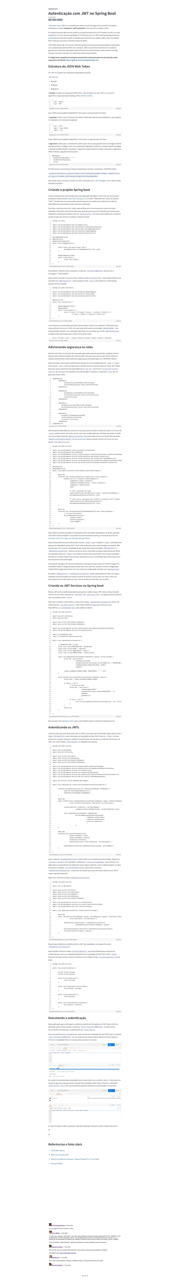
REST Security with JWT (60, 1155)
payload (51, 38)
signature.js (52, 164)
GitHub (66, 108)
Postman (51, 1040)
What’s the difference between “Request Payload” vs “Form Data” (75, 1159)
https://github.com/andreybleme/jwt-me (82, 60)
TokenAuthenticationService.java (57, 716)
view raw (118, 108)
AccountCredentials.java (55, 1011)
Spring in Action (84, 538)
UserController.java (54, 321)
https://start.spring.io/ (75, 198)
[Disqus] (85, 1196)
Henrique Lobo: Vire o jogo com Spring (62, 538)
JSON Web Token (54, 25)
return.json (52, 340)
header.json (52, 108)
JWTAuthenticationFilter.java (56, 939)
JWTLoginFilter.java (54, 854)
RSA (90, 95)
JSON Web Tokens (57, 1150)
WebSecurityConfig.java (55, 528)
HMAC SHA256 (81, 95)
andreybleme (53, 9)
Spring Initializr (56, 1163)
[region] (85, 103)
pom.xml (51, 426)
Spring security (80, 439)
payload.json (52, 134)
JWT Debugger (100, 180)
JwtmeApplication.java (55, 266)
